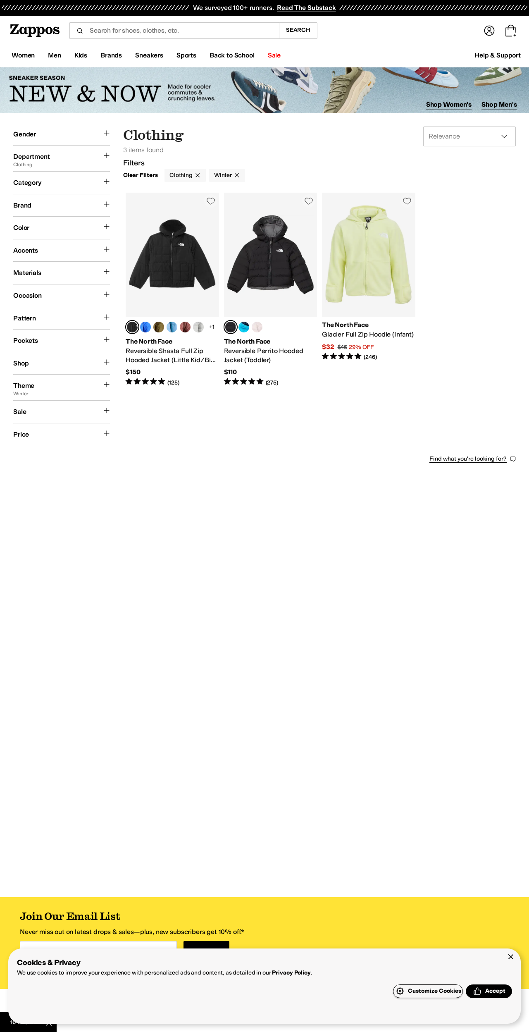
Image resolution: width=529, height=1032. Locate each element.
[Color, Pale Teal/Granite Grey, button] (172, 327)
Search (298, 29)
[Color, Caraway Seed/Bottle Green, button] (158, 327)
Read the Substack (306, 8)
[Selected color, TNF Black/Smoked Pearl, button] (230, 327)
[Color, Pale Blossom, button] (257, 327)
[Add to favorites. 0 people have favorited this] (210, 201)
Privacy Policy (291, 972)
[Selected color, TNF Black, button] (132, 327)
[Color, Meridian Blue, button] (243, 327)
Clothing (181, 175)
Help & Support (497, 55)
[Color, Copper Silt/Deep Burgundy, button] (185, 327)
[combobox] (174, 30)
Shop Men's (499, 104)
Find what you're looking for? (468, 458)
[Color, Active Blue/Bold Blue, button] (145, 327)
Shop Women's (449, 104)
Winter (223, 175)
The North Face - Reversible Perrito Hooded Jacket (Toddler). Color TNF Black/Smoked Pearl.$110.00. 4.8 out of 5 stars (270, 290)
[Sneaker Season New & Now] (264, 90)
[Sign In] (489, 30)
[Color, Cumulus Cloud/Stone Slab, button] (198, 327)
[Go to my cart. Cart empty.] (511, 30)
